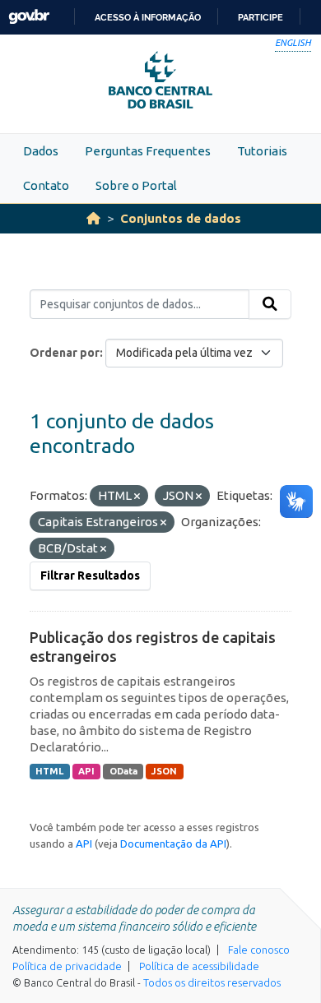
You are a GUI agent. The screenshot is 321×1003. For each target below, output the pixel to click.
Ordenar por (65, 352)
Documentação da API (173, 843)
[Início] (93, 218)
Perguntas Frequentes (148, 151)
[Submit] (270, 304)
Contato (46, 185)
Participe (260, 17)
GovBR (28, 17)
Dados (40, 151)
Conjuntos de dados (180, 218)
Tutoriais (262, 151)
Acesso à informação (148, 17)
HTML (49, 771)
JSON (164, 771)
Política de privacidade (67, 966)
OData (123, 771)
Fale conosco (259, 949)
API (86, 771)
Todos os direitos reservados (212, 982)
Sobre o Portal (136, 185)
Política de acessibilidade (199, 966)
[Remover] (137, 497)
